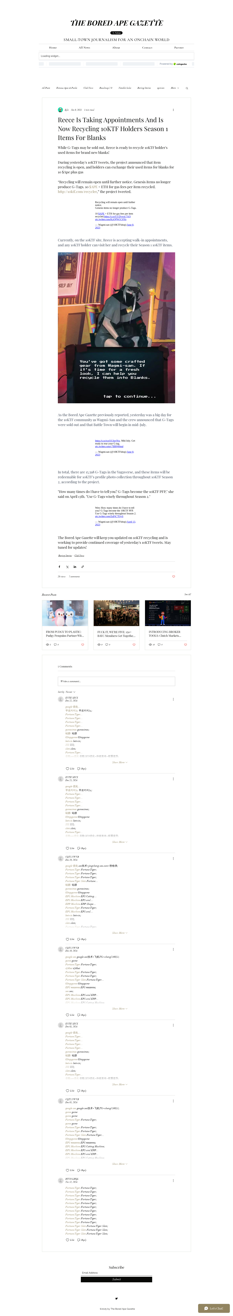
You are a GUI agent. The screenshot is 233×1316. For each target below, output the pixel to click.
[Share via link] (82, 561)
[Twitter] (116, 1293)
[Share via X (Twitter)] (67, 561)
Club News (88, 88)
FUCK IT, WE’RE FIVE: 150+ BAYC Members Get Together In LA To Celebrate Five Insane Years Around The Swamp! (115, 629)
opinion (161, 88)
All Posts (46, 88)
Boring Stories (144, 88)
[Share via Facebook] (59, 561)
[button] (186, 88)
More (173, 88)
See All (187, 589)
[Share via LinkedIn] (74, 561)
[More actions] (173, 110)
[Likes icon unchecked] (67, 764)
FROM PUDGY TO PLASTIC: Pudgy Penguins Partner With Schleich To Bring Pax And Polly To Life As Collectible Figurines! (64, 629)
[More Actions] (173, 694)
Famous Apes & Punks (66, 88)
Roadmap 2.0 (106, 88)
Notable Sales (125, 88)
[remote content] (116, 215)
